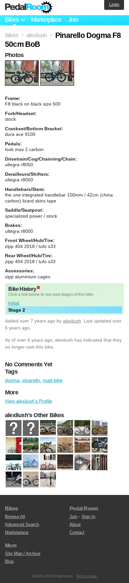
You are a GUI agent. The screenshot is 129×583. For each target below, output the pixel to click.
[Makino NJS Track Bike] (30, 462)
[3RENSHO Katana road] (13, 428)
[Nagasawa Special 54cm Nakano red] (48, 462)
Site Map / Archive (22, 553)
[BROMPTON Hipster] (30, 428)
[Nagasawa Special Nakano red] (65, 462)
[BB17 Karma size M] (13, 445)
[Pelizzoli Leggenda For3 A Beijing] (99, 462)
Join (73, 19)
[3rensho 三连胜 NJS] (99, 428)
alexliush (72, 320)
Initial (13, 303)
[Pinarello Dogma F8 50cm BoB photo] (22, 63)
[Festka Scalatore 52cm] (99, 445)
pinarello (31, 380)
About (75, 524)
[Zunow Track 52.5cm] (48, 479)
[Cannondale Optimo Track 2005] (30, 445)
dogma (12, 380)
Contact (76, 532)
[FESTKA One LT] (48, 428)
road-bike (53, 380)
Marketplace (46, 19)
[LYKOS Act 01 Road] (13, 462)
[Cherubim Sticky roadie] (65, 445)
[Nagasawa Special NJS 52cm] (82, 462)
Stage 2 (16, 310)
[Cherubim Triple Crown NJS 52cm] (82, 445)
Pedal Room (29, 7)
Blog (9, 561)
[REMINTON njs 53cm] (82, 428)
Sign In (88, 516)
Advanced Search (22, 524)
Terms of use (86, 576)
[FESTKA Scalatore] (65, 428)
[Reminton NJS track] (13, 479)
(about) (38, 287)
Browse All (15, 516)
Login (114, 4)
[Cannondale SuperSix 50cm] (48, 445)
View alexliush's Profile (28, 401)
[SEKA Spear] (30, 479)
